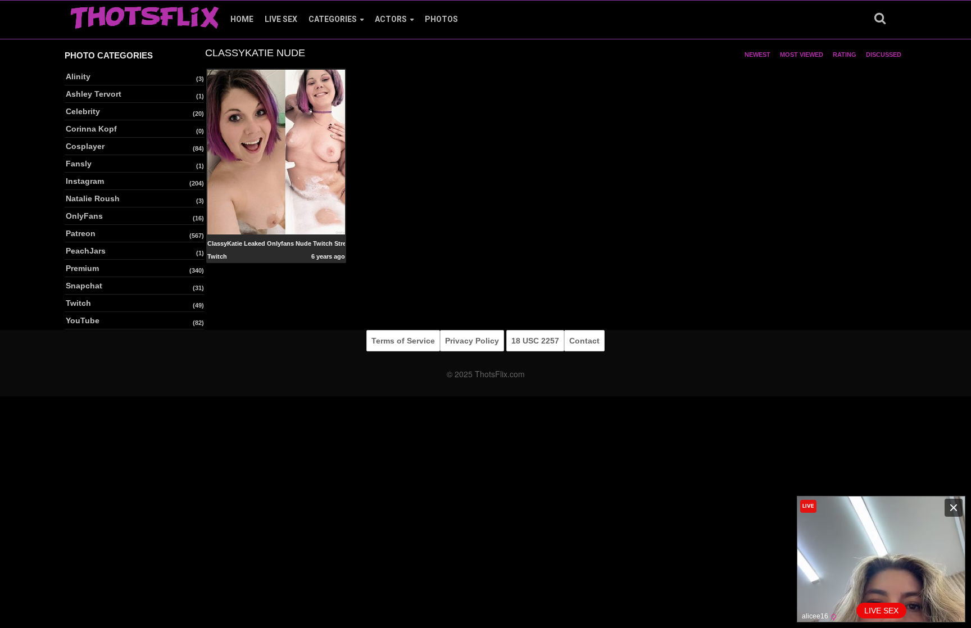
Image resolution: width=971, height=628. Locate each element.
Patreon (81, 233)
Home (241, 19)
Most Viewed (801, 54)
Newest (757, 54)
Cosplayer (85, 146)
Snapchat (84, 285)
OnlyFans (84, 215)
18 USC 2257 (535, 340)
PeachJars (86, 250)
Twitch (78, 303)
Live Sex (281, 19)
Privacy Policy (472, 340)
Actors (391, 19)
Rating (844, 54)
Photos (441, 19)
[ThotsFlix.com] (144, 15)
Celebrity (83, 111)
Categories (332, 19)
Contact (584, 340)
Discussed (883, 54)
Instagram (85, 181)
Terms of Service (403, 340)
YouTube (82, 320)
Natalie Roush (93, 198)
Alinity (78, 76)
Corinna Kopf (91, 128)
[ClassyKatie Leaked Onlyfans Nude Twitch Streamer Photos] (276, 151)
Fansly (79, 163)
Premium (82, 268)
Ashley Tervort (93, 93)
